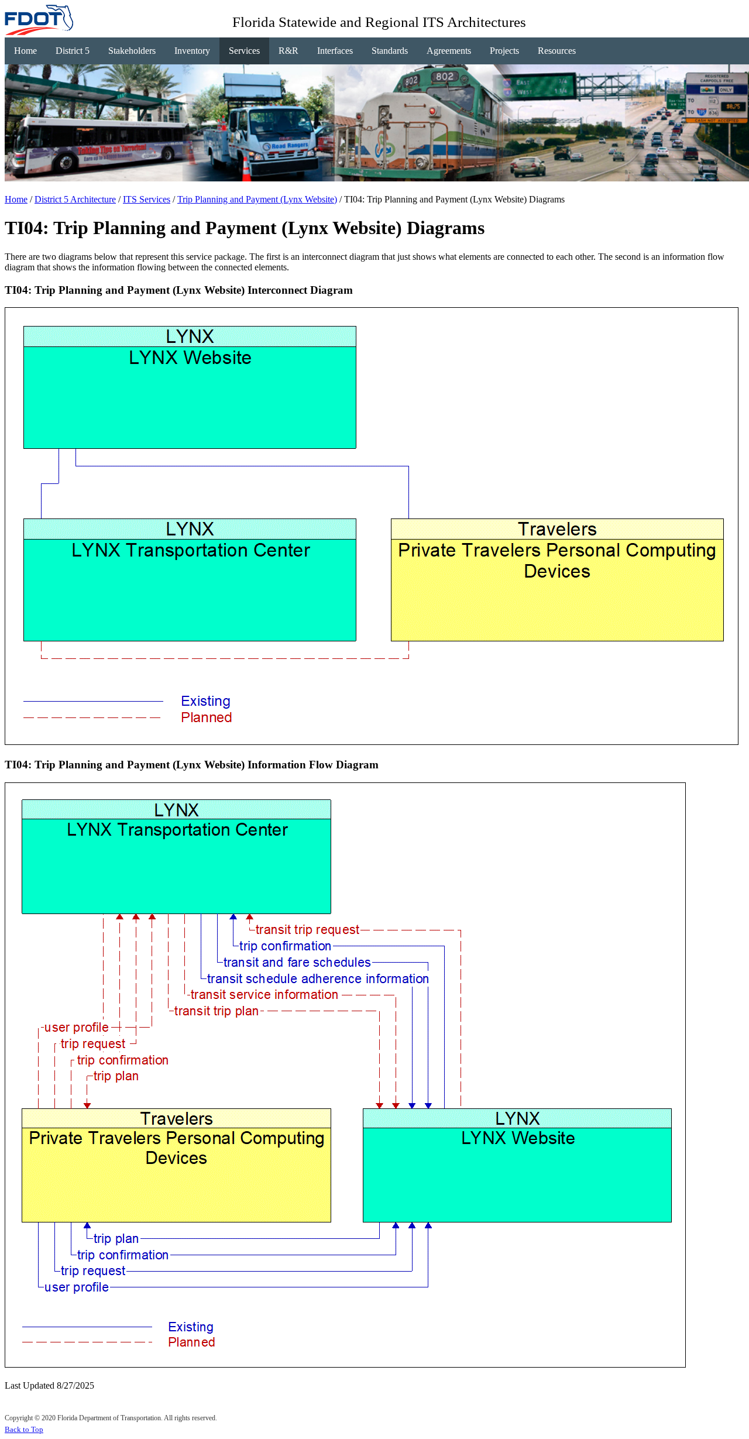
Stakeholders (132, 51)
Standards (390, 51)
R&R (288, 51)
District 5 (73, 51)
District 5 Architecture (75, 199)
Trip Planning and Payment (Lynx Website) (257, 199)
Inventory (192, 51)
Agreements (449, 51)
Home (25, 51)
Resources (557, 51)
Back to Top (24, 1429)
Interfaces (335, 51)
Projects (504, 51)
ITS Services (146, 199)
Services (244, 51)
